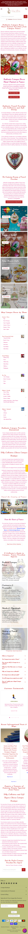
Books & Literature (6, 379)
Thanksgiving (5, 368)
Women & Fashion (6, 398)
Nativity (4, 417)
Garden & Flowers (6, 325)
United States (5, 348)
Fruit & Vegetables (6, 323)
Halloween (5, 366)
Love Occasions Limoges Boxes (14, 201)
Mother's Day (5, 361)
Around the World (6, 338)
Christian (5, 412)
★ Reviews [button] (26, 468)
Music (4, 383)
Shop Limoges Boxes (14, 93)
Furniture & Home (6, 327)
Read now (9, 776)
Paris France (5, 344)
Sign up (21, 906)
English (13, 912)
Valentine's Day (6, 357)
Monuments (5, 342)
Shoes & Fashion (6, 394)
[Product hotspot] (8, 503)
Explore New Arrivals (14, 97)
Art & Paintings (6, 376)
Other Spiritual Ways (7, 419)
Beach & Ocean (6, 340)
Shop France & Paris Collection (14, 544)
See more (13, 781)
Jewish (4, 415)
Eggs (4, 318)
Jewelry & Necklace (6, 396)
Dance (4, 381)
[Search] (25, 16)
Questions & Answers (5, 927)
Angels (4, 410)
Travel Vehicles (5, 346)
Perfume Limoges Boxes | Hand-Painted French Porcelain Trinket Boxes (10, 401)
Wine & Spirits (6, 329)
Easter (4, 359)
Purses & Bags (6, 392)
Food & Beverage (6, 320)
